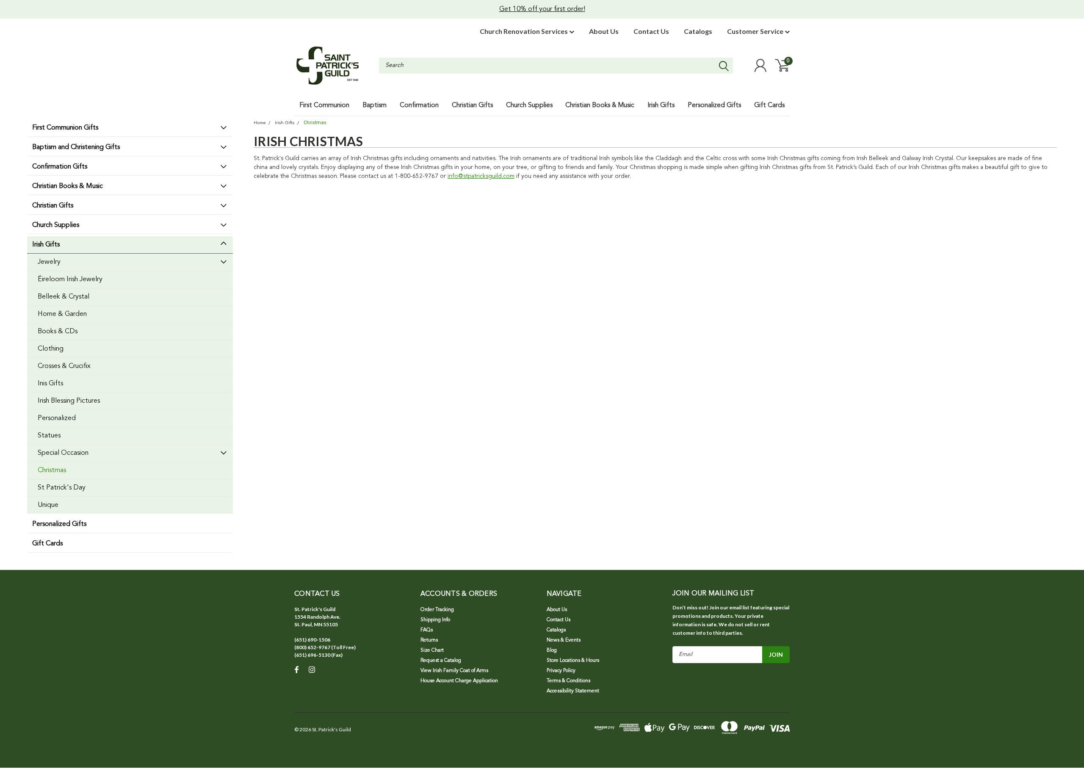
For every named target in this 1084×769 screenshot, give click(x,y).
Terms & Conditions (568, 680)
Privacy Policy (561, 670)
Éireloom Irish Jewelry (70, 279)
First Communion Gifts (65, 127)
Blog (552, 650)
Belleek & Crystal (63, 296)
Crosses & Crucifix (64, 366)
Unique (48, 505)
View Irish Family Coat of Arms (454, 670)
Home (259, 123)
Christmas (52, 470)
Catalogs (698, 31)
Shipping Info (435, 619)
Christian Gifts (52, 205)
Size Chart (432, 650)
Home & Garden (62, 314)
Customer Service (756, 31)
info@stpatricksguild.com (481, 176)
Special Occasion (63, 453)
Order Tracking (437, 609)
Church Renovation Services (524, 31)
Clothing (51, 349)
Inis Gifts (50, 383)
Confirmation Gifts (59, 166)
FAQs (426, 630)
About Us (604, 31)
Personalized (57, 418)
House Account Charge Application (459, 680)
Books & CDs (57, 331)
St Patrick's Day (62, 487)
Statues (49, 435)
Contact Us (651, 31)
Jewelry (49, 262)
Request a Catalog (440, 660)
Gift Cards (47, 543)
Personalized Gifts (59, 524)
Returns (429, 640)
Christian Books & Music (67, 186)
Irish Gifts (46, 244)
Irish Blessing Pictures (69, 401)
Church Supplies (55, 225)
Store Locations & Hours (573, 660)
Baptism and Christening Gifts (76, 147)
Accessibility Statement (573, 691)
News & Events (564, 640)
